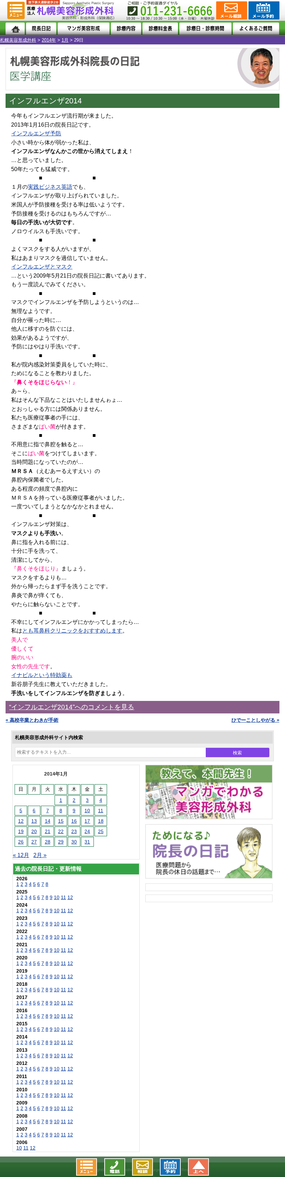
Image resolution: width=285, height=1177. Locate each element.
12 (21, 821)
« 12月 (21, 855)
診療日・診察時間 (205, 29)
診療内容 (126, 29)
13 (34, 821)
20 (34, 831)
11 (100, 810)
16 (74, 821)
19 (21, 831)
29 (61, 842)
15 (61, 821)
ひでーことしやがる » (255, 720)
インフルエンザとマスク (41, 267)
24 (87, 831)
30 (74, 842)
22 (61, 831)
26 (21, 842)
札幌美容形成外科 (18, 40)
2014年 (49, 40)
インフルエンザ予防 (36, 133)
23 (74, 831)
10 (87, 810)
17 (87, 821)
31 (87, 842)
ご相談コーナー (231, 10)
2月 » (40, 855)
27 (34, 842)
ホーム (15, 29)
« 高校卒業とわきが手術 (32, 720)
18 (101, 821)
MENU (16, 10)
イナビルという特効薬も (41, 675)
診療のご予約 (263, 10)
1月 (65, 40)
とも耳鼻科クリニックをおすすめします (72, 631)
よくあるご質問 (256, 29)
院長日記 (41, 29)
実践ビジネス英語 (50, 187)
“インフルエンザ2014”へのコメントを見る (71, 707)
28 (47, 842)
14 (47, 821)
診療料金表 (160, 29)
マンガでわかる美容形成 (84, 29)
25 (101, 831)
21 (47, 831)
